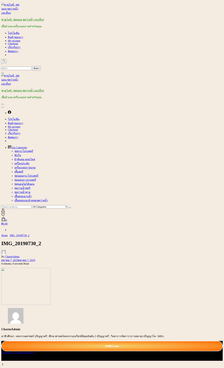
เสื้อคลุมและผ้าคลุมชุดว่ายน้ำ (31, 200)
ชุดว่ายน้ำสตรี (22, 188)
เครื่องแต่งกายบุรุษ (25, 167)
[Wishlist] (3, 215)
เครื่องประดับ (21, 163)
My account (14, 40)
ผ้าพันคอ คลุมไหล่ (24, 159)
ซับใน (17, 155)
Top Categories (19, 147)
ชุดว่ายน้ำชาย (22, 192)
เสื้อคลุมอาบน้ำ (23, 196)
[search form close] (2, 72)
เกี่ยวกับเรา (14, 47)
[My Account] (3, 211)
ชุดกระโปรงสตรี (23, 151)
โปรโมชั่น (13, 33)
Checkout (13, 43)
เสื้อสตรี (18, 171)
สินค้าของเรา (15, 37)
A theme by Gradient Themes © (17, 352)
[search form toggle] (4, 61)
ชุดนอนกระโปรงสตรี (26, 175)
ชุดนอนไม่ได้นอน (24, 184)
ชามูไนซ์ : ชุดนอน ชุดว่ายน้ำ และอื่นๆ (22, 19)
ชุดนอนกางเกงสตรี (25, 179)
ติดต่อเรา (13, 51)
